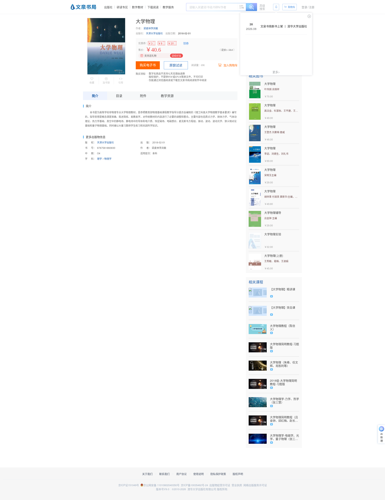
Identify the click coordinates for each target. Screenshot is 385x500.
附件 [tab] (143, 95)
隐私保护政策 (218, 474)
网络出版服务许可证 (255, 485)
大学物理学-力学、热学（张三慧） (284, 400)
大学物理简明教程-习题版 (284, 345)
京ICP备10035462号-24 (194, 485)
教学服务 (168, 7)
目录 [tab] (119, 95)
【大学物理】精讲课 (282, 289)
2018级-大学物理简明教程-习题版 (283, 382)
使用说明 (198, 474)
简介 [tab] (95, 95)
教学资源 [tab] (167, 95)
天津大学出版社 (154, 33)
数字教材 (137, 7)
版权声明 (238, 474)
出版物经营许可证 (219, 485)
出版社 (108, 7)
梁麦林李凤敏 (151, 28)
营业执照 (237, 485)
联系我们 (164, 474)
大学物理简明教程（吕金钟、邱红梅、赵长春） (284, 418)
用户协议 (181, 474)
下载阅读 (153, 7)
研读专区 (122, 7)
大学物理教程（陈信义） (282, 327)
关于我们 (147, 474)
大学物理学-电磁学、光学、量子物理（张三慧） (284, 437)
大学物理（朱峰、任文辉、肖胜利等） (284, 364)
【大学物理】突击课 (282, 307)
